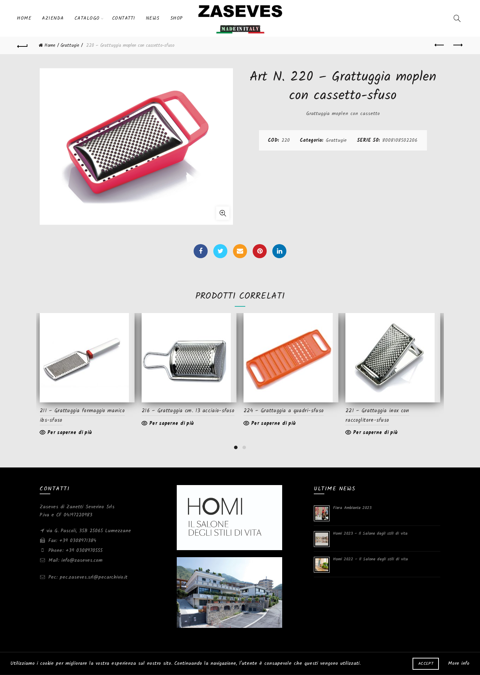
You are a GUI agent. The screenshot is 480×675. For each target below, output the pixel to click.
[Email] (240, 251)
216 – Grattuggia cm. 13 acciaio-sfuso (188, 411)
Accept (425, 663)
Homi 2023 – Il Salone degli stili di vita (370, 533)
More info (458, 663)
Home (24, 18)
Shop (176, 18)
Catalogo (87, 18)
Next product (457, 45)
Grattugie (69, 45)
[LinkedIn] (279, 251)
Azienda (53, 18)
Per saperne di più (69, 432)
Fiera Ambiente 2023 (352, 507)
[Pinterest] (260, 251)
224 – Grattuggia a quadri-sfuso (284, 411)
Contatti (123, 18)
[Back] (22, 45)
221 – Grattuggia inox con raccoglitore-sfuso (377, 415)
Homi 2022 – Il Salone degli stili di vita (370, 559)
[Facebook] (201, 251)
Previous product (440, 45)
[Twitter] (220, 251)
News (153, 18)
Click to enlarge (222, 213)
